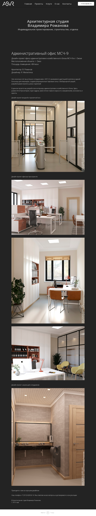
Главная (28, 4)
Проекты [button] (39, 4)
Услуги (49, 4)
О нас (57, 4)
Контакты (67, 4)
